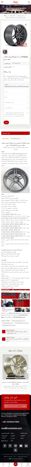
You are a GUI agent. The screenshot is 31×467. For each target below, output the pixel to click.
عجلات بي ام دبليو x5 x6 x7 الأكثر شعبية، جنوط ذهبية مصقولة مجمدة (15, 383)
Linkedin (26, 446)
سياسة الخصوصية (22, 456)
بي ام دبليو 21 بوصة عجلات (18, 320)
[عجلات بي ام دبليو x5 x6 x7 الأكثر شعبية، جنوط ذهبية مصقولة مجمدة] (15, 367)
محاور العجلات (23, 433)
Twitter (15, 450)
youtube (21, 446)
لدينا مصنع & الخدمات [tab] (15, 138)
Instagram (15, 446)
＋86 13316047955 (10, 422)
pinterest (10, 446)
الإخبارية (13, 435)
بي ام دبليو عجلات (21, 15)
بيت (6, 15)
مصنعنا (12, 433)
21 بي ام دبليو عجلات (7, 323)
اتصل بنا (13, 438)
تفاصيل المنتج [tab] (5, 138)
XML (12, 440)
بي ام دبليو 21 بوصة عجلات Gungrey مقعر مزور (16, 86)
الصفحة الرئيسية (5, 433)
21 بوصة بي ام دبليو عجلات (21, 323)
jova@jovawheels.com (11, 428)
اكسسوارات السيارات (4, 437)
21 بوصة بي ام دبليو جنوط (8, 325)
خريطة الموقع (4, 440)
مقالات (22, 438)
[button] (29, 372)
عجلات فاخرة (12, 15)
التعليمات (22, 435)
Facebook (5, 446)
